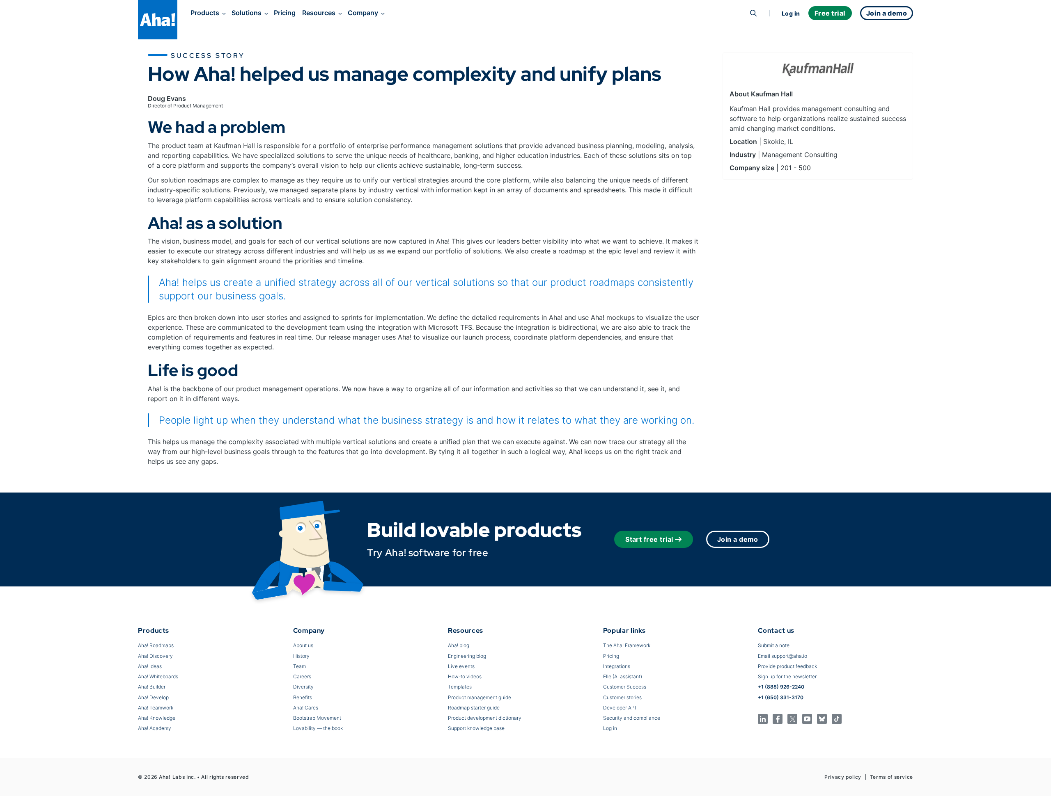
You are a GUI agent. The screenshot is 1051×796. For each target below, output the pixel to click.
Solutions (247, 13)
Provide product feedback (787, 666)
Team (299, 666)
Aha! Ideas (150, 666)
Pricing (285, 13)
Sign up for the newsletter (787, 676)
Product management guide (479, 697)
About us (303, 645)
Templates (460, 687)
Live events (461, 666)
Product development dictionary (484, 718)
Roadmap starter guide (474, 708)
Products (204, 13)
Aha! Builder (151, 687)
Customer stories (622, 697)
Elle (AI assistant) (622, 676)
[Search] (753, 13)
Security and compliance (631, 718)
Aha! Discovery (155, 656)
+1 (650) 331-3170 (780, 697)
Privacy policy (842, 777)
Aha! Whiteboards (158, 676)
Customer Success (624, 687)
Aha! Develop (153, 697)
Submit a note (773, 645)
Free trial (830, 13)
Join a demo (737, 539)
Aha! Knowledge (156, 718)
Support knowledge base (476, 728)
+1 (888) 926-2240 (781, 687)
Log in (791, 13)
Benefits (302, 697)
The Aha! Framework (626, 645)
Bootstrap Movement (317, 718)
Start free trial (649, 539)
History (301, 656)
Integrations (616, 666)
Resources (318, 13)
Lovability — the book (318, 728)
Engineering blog (467, 656)
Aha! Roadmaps (156, 645)
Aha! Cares (305, 708)
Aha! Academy (154, 728)
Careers (302, 676)
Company (363, 13)
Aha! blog (458, 645)
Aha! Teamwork (155, 708)
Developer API (619, 708)
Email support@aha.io (782, 656)
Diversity (303, 687)
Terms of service (891, 777)
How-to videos (465, 676)
